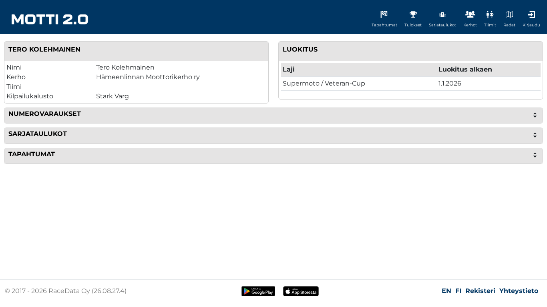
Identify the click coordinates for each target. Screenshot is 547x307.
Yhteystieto (518, 291)
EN (446, 291)
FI (458, 291)
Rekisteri (480, 291)
